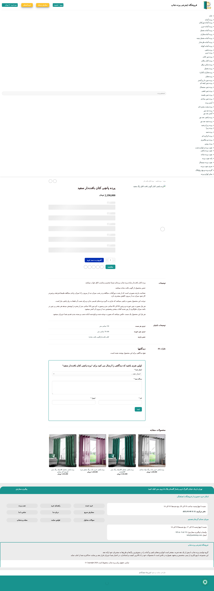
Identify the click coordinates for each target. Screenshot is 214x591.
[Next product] (55, 181)
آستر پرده (208, 103)
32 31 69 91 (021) (189, 511)
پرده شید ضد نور (206, 121)
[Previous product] (50, 181)
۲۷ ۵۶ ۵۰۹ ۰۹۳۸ (181, 532)
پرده (164, 181)
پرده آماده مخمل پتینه (204, 38)
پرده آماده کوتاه (206, 46)
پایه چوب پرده (207, 158)
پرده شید (209, 132)
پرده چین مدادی (206, 99)
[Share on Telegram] (85, 267)
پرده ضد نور (208, 111)
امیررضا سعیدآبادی (145, 572)
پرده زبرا (209, 128)
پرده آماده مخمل (206, 30)
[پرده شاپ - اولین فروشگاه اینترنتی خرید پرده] (206, 5)
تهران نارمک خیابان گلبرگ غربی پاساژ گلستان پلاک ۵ (183, 489)
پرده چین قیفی (207, 91)
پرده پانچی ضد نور (205, 117)
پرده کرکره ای (207, 136)
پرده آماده (208, 20)
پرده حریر (208, 53)
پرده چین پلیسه (206, 95)
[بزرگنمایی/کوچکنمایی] (212, 578)
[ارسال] (4, 93)
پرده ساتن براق (206, 65)
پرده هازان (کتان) (206, 72)
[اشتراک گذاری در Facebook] (102, 267)
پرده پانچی (208, 50)
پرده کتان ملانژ (206, 61)
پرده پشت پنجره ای (205, 107)
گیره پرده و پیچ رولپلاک (203, 170)
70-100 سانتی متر (103, 331)
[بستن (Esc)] (192, 578)
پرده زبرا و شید (206, 125)
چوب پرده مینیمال (205, 162)
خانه (210, 16)
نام (140, 398)
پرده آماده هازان (206, 34)
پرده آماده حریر (206, 26)
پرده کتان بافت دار (149, 181)
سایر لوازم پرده (206, 174)
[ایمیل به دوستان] (94, 267)
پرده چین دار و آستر (205, 80)
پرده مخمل (208, 68)
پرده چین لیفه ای (206, 83)
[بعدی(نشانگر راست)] (205, 587)
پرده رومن (208, 144)
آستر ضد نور (207, 113)
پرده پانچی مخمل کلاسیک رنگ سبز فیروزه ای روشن (62, 471)
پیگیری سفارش (21, 489)
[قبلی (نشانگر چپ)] (212, 587)
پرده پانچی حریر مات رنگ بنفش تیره (92, 469)
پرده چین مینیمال (206, 87)
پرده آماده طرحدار (205, 42)
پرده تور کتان (207, 57)
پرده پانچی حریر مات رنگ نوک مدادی (152, 469)
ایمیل (93, 398)
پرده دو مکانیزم (206, 140)
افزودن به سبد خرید (94, 260)
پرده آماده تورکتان (205, 23)
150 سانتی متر (104, 326)
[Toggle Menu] (210, 12)
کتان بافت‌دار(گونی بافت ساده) (99, 337)
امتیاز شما (138, 370)
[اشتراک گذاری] (199, 578)
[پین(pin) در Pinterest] (90, 267)
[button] (10, 5)
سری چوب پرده (206, 166)
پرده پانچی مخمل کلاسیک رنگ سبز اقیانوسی (122, 471)
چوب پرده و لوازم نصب (203, 148)
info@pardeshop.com (194, 535)
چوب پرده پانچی (206, 151)
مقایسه (110, 267)
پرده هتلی (208, 76)
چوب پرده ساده (206, 154)
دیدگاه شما (138, 379)
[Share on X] (98, 267)
